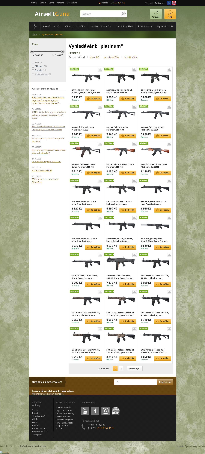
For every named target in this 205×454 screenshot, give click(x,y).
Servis (51, 3)
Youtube (84, 407)
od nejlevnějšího (111, 57)
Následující (134, 368)
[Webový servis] (195, 446)
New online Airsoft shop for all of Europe (64, 425)
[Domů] (34, 26)
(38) (41, 66)
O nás (35, 422)
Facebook (95, 407)
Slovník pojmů (38, 416)
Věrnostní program (64, 419)
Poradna (60, 3)
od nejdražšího (130, 57)
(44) (40, 70)
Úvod (35, 34)
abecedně (94, 57)
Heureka (115, 407)
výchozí (81, 57)
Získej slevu (72, 3)
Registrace (159, 3)
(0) (38, 62)
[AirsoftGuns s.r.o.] (52, 14)
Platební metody (63, 407)
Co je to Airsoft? (39, 428)
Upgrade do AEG (39, 431)
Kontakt (43, 3)
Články (34, 3)
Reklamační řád (63, 416)
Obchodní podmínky (65, 413)
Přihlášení (149, 3)
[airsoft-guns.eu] (169, 3)
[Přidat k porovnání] (100, 69)
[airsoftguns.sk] (174, 3)
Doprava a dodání (64, 410)
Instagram (105, 407)
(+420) (117, 3)
